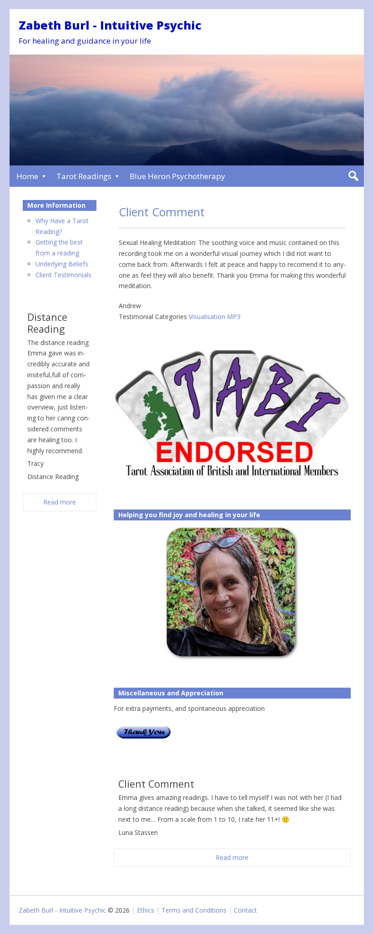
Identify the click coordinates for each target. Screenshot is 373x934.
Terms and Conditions (194, 910)
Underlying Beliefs (61, 264)
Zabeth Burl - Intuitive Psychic (110, 25)
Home (27, 176)
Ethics (145, 910)
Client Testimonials (63, 274)
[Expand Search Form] (353, 176)
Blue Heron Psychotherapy (177, 176)
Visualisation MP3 (215, 316)
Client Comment (162, 212)
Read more (232, 857)
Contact (245, 910)
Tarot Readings (83, 176)
